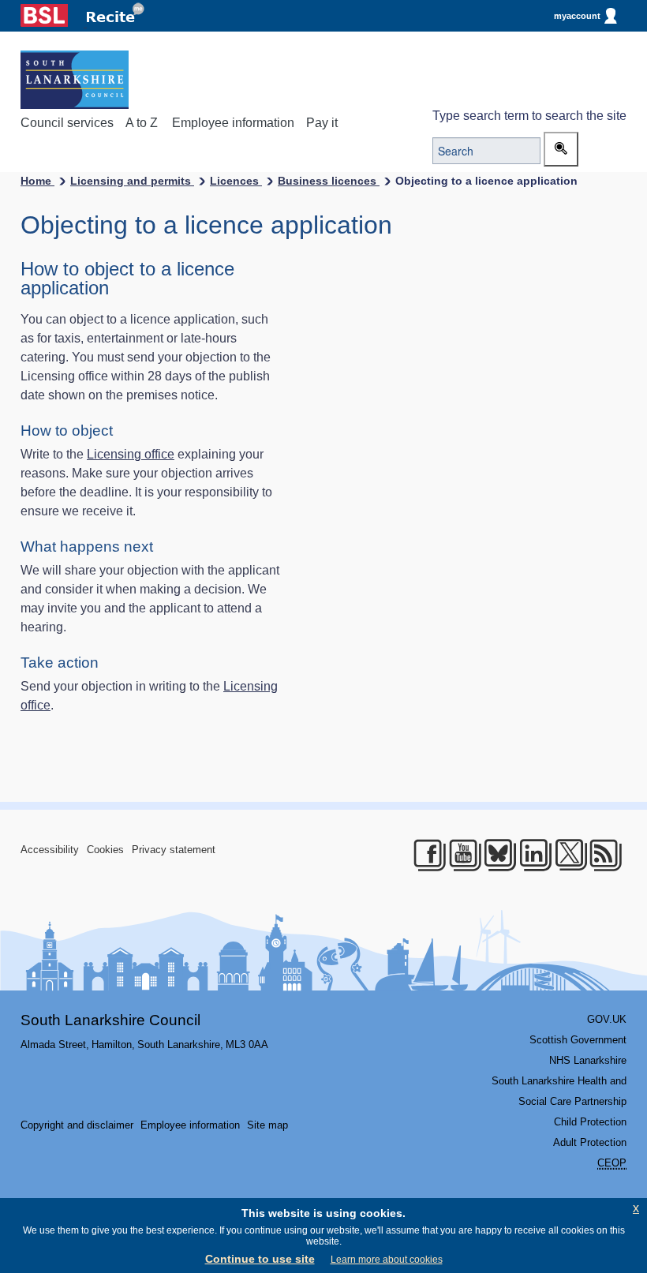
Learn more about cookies (387, 1259)
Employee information (233, 122)
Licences (236, 180)
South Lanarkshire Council (110, 1020)
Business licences (329, 180)
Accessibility (50, 850)
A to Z (141, 122)
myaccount (577, 16)
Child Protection (590, 1122)
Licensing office (130, 454)
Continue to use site (260, 1258)
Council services (67, 122)
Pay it (322, 122)
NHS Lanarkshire (587, 1060)
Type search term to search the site (529, 115)
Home (37, 180)
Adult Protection (589, 1142)
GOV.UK (606, 1019)
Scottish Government (577, 1040)
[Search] (561, 149)
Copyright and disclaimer (77, 1125)
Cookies (105, 850)
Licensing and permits (132, 180)
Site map (267, 1125)
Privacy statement (173, 850)
